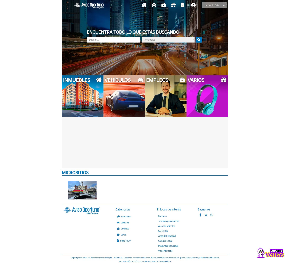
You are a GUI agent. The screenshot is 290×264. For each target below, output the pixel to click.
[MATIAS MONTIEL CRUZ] (82, 190)
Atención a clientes (166, 226)
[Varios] (173, 5)
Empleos (125, 228)
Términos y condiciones (168, 221)
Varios (123, 234)
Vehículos (125, 222)
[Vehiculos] (154, 5)
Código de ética (165, 241)
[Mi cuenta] (193, 5)
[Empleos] (163, 5)
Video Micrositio (165, 251)
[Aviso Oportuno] (81, 213)
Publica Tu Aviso (212, 5)
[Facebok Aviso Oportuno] (200, 215)
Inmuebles (126, 216)
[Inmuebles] (144, 5)
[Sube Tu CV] (182, 5)
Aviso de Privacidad (167, 236)
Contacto (162, 216)
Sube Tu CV (125, 240)
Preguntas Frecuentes (168, 246)
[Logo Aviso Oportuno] (89, 6)
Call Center (163, 231)
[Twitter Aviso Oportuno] (205, 215)
